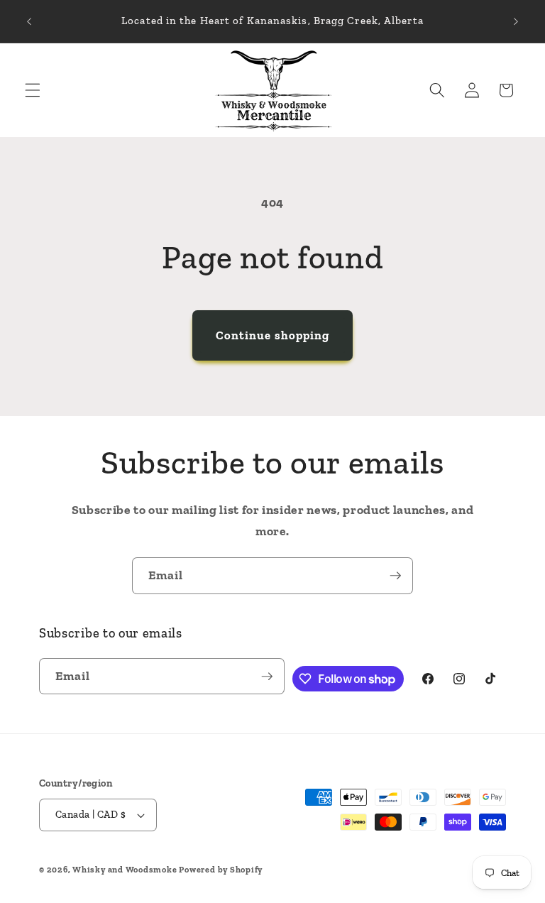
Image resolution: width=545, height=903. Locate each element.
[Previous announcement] (29, 21)
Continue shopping (273, 335)
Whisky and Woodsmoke (124, 870)
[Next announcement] (516, 21)
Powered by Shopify (221, 870)
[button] (33, 90)
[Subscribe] (395, 575)
